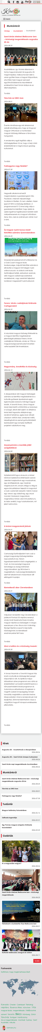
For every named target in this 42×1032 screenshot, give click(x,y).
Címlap (7, 31)
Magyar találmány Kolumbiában (14, 810)
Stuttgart (13, 1017)
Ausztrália (4, 1022)
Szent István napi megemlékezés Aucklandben (19, 764)
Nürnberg (26, 1014)
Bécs (18, 1013)
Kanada (5, 1004)
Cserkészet (21, 1005)
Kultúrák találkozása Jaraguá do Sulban (17, 952)
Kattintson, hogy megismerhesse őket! (15, 972)
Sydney (29, 1020)
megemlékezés (19, 1010)
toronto (11, 1014)
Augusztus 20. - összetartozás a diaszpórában (19, 750)
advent (4, 1014)
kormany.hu (11, 1028)
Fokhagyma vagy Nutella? (16, 166)
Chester (13, 1005)
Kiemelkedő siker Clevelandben (18, 587)
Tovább (37, 961)
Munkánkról (18, 31)
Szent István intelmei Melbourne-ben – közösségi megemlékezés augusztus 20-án (21, 39)
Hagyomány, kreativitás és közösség (20, 366)
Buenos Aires (16, 1007)
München (26, 1007)
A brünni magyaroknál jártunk (17, 526)
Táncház (5, 1017)
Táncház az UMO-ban (13, 98)
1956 (34, 1007)
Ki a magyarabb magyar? (11, 863)
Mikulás (12, 1022)
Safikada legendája (9, 817)
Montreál (21, 1020)
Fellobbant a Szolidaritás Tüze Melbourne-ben (19, 924)
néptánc (5, 1007)
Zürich (33, 1014)
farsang (29, 1004)
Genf (35, 1020)
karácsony (22, 1017)
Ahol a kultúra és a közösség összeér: (20, 646)
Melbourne (31, 1010)
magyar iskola (6, 1010)
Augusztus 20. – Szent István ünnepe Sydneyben (20, 757)
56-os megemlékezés (9, 1020)
